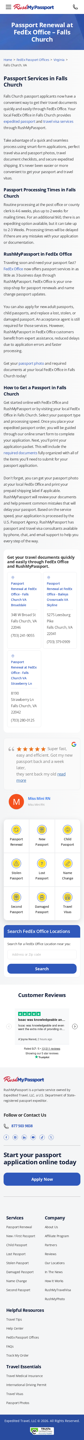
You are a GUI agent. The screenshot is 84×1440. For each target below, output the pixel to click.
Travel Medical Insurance (24, 1376)
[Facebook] (6, 1137)
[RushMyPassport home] (42, 7)
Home (8, 60)
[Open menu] (8, 7)
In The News (54, 1272)
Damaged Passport (20, 1272)
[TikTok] (42, 1137)
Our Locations (55, 1263)
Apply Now (42, 1179)
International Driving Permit (26, 1385)
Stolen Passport (17, 1263)
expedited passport (19, 121)
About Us (51, 1227)
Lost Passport (15, 1254)
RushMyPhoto (55, 1299)
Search (42, 968)
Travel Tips (14, 1319)
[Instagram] (15, 1137)
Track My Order (17, 1355)
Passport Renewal (19, 1227)
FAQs (10, 1346)
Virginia (59, 60)
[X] (51, 1137)
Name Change (16, 1281)
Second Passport (18, 1290)
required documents (20, 452)
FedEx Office (13, 268)
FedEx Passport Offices (33, 60)
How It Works (54, 1281)
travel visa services (58, 121)
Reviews (50, 1254)
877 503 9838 (21, 1125)
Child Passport (16, 1245)
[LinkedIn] (24, 1137)
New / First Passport (20, 1236)
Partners (51, 1245)
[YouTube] (33, 1137)
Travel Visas (14, 1394)
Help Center (15, 1328)
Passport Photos (17, 1403)
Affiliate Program (57, 1236)
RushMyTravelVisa (58, 1290)
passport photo (31, 363)
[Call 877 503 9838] (75, 7)
